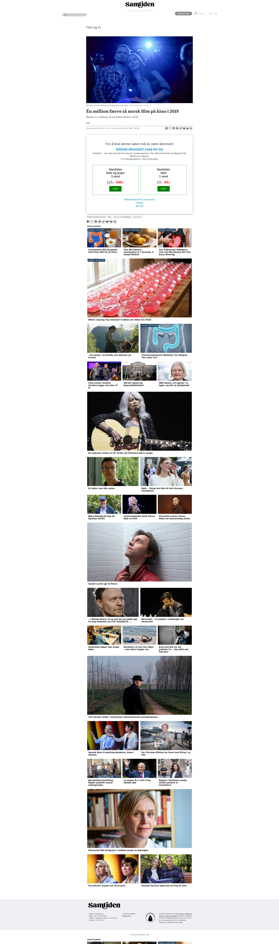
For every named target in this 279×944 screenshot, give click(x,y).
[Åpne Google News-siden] (191, 128)
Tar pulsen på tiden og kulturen (139, 10)
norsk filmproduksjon (96, 217)
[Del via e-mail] (177, 128)
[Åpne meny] (212, 13)
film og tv (138, 217)
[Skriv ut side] (187, 128)
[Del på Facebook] (166, 128)
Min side (139, 206)
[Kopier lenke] (180, 128)
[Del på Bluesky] (184, 128)
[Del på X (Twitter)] (170, 128)
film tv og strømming (122, 217)
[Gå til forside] (139, 4)
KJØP (115, 189)
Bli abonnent (184, 13)
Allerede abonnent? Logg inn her (139, 149)
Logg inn (202, 13)
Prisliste (139, 202)
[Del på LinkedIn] (173, 128)
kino (109, 217)
